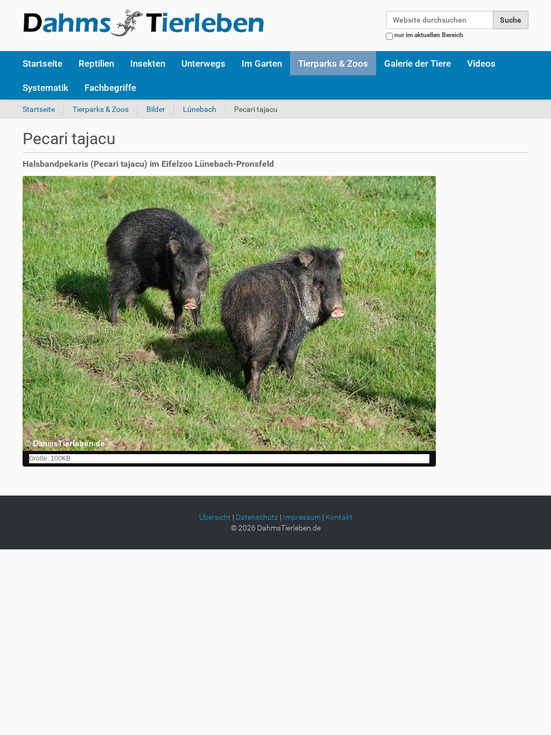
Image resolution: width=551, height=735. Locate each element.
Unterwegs (203, 63)
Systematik (45, 87)
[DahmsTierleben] (143, 22)
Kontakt (339, 517)
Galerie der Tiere (417, 63)
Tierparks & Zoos (333, 63)
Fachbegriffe (110, 87)
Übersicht (215, 517)
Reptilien (96, 63)
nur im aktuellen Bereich (428, 35)
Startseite (42, 63)
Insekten (147, 63)
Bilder (155, 109)
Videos (481, 63)
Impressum (302, 517)
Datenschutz (257, 517)
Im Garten (262, 63)
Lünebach (199, 109)
